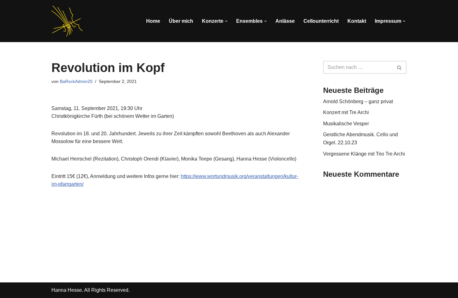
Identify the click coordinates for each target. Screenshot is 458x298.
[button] (226, 21)
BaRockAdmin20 (76, 81)
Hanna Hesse (66, 290)
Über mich (181, 21)
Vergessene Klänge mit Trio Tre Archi (364, 153)
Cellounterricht (321, 21)
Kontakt (356, 21)
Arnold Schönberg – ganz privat (358, 101)
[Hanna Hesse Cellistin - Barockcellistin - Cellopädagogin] (67, 21)
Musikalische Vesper (346, 123)
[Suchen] (400, 67)
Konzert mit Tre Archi (346, 112)
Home (153, 21)
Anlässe (285, 21)
